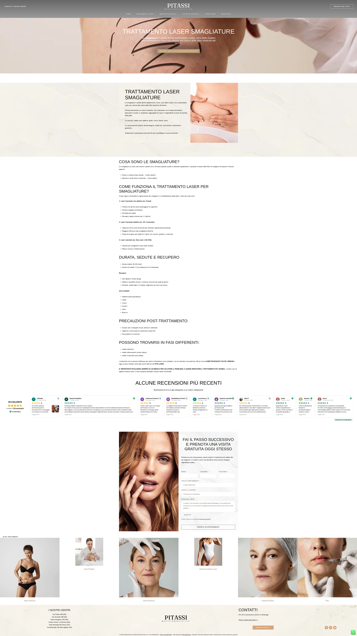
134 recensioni (18, 408)
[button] (341, 6)
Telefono (223, 471)
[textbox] (207, 485)
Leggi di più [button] (35, 414)
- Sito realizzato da (181, 634)
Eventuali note (187, 499)
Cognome (204, 471)
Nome (184, 471)
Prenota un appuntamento (208, 527)
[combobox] (208, 485)
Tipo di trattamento (190, 481)
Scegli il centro (189, 490)
